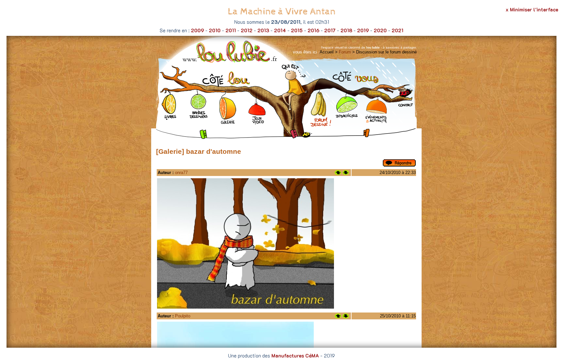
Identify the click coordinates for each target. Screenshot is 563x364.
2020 (380, 30)
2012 (247, 30)
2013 (263, 30)
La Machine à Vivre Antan (282, 11)
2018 (346, 30)
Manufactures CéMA (295, 355)
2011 (230, 30)
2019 (363, 30)
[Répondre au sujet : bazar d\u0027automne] (399, 165)
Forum (345, 52)
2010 (215, 30)
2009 (197, 30)
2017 (330, 30)
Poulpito (182, 315)
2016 (313, 30)
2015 (297, 30)
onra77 (181, 172)
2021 (397, 30)
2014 (280, 30)
